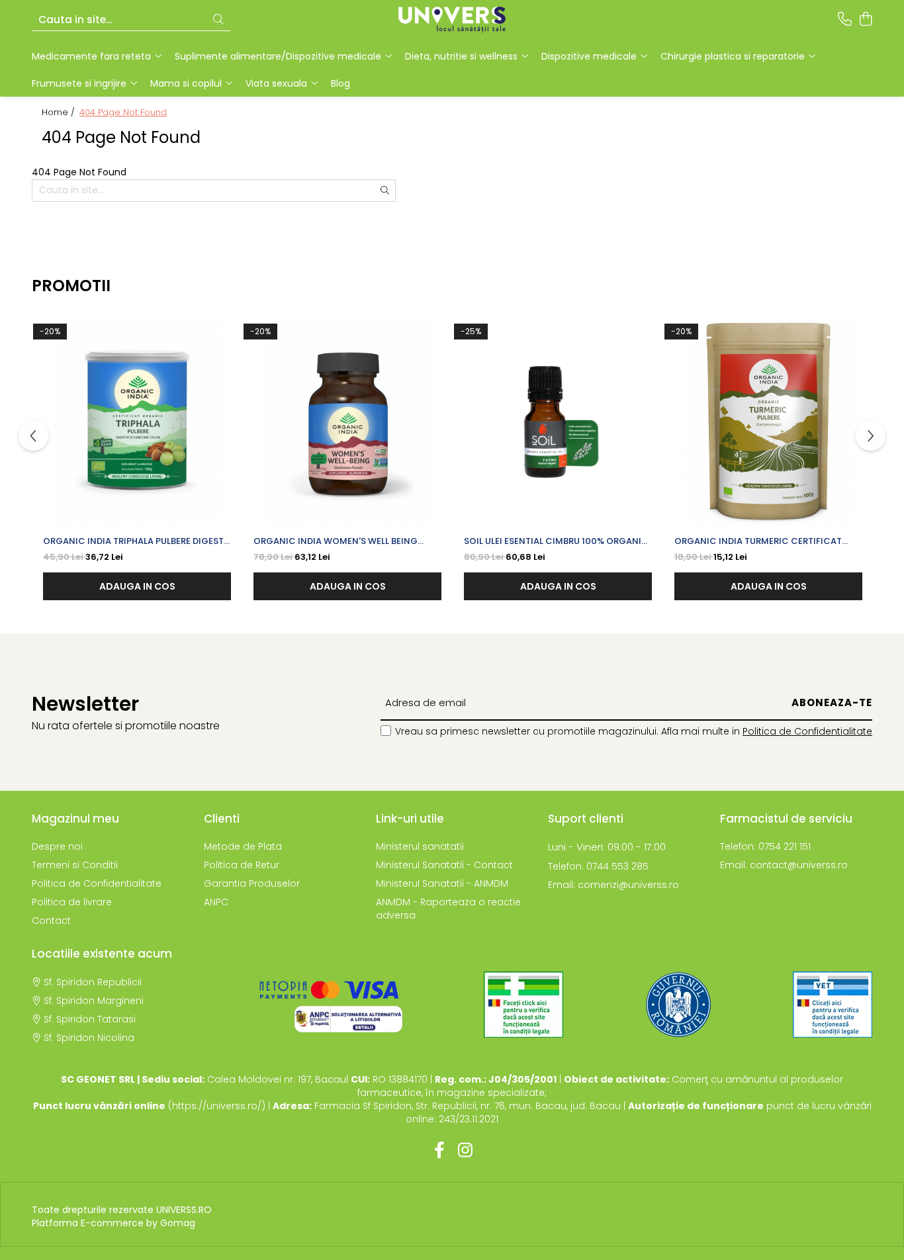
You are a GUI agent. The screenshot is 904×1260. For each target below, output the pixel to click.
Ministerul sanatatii (420, 846)
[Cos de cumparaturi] (865, 20)
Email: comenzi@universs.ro (613, 884)
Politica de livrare (72, 902)
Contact (51, 920)
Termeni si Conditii (75, 865)
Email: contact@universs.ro (784, 865)
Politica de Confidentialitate (807, 731)
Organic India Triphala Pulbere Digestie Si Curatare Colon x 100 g (137, 541)
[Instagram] (464, 1151)
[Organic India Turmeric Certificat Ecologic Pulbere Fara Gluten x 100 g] (768, 421)
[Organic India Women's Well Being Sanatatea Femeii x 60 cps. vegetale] (347, 421)
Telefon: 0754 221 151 (765, 846)
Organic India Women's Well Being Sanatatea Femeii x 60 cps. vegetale (337, 541)
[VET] (832, 1004)
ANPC (216, 902)
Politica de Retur (241, 865)
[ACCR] (523, 1004)
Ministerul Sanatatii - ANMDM (442, 883)
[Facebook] (439, 1151)
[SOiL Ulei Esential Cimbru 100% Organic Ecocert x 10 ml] (558, 421)
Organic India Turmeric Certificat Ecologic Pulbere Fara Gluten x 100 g (763, 541)
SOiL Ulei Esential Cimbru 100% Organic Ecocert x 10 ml (556, 541)
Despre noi (57, 846)
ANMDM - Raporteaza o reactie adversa (448, 908)
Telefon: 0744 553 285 (598, 866)
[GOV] (678, 1004)
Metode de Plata (243, 846)
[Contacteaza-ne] (845, 20)
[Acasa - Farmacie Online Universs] (452, 20)
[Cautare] (218, 20)
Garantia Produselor (252, 883)
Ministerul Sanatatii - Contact (444, 865)
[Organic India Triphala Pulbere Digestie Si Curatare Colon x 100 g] (137, 421)
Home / (59, 112)
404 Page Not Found (123, 112)
